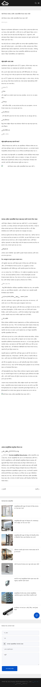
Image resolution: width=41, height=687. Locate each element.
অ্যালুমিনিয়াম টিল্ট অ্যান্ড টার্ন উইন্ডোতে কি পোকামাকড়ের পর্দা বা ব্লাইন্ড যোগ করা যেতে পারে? (26, 521)
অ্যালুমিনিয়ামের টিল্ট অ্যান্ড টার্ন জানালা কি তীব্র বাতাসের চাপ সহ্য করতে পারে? (26, 507)
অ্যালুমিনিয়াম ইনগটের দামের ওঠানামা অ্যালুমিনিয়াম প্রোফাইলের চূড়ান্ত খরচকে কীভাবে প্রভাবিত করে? (25, 594)
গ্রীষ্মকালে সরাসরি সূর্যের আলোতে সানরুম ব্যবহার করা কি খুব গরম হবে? (26, 550)
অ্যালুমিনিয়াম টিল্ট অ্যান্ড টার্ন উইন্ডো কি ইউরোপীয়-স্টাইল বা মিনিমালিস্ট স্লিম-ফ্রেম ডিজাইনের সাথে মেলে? (26, 536)
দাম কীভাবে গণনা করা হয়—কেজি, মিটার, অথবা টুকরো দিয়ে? (26, 608)
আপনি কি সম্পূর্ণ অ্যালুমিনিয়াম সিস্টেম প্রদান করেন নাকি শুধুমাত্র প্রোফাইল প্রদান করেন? (26, 579)
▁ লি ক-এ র (24, 683)
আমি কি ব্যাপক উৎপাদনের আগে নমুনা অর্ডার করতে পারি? (26, 564)
